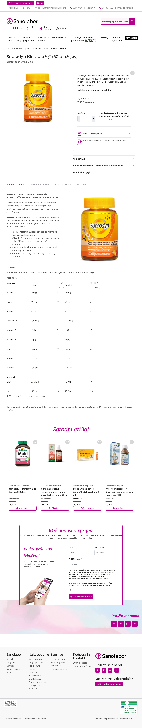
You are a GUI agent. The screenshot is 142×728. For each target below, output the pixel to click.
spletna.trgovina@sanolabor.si (51, 8)
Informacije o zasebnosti (36, 719)
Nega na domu (58, 659)
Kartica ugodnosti (117, 39)
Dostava (33, 672)
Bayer (31, 61)
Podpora (25, 8)
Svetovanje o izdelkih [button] (83, 8)
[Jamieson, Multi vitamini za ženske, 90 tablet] (23, 460)
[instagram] (121, 623)
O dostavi (79, 159)
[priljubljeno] (132, 73)
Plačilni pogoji (81, 172)
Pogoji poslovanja (37, 662)
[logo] (22, 21)
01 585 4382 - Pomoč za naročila (117, 8)
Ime (71, 547)
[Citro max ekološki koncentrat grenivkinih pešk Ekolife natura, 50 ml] (55, 460)
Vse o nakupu (35, 659)
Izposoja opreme (59, 669)
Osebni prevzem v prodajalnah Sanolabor (98, 165)
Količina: (81, 113)
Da (72, 590)
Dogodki (11, 662)
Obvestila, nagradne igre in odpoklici (14, 669)
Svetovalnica (58, 37)
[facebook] (114, 623)
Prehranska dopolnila (22, 48)
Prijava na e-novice (82, 596)
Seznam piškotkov (13, 719)
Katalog (104, 37)
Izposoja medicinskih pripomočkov (82, 39)
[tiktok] (134, 623)
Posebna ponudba (41, 39)
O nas (40, 3)
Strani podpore (80, 663)
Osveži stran (114, 119)
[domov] (8, 48)
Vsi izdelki (10, 39)
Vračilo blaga (35, 679)
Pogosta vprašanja (82, 666)
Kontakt (10, 659)
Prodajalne (13, 8)
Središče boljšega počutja (25, 39)
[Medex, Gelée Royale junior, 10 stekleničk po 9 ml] (87, 460)
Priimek (99, 547)
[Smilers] (131, 39)
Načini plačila (35, 675)
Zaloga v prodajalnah (92, 134)
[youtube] (128, 623)
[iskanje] (132, 21)
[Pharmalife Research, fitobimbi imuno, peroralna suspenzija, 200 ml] (119, 460)
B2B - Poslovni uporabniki (20, 3)
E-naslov (74, 559)
